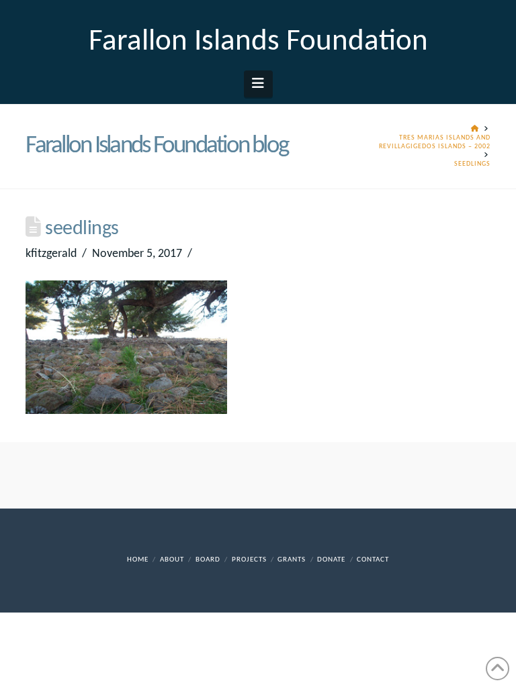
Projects (249, 560)
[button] (258, 83)
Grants (291, 560)
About (172, 560)
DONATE (331, 560)
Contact (373, 560)
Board (208, 560)
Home (137, 560)
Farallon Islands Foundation (258, 42)
